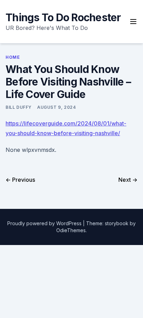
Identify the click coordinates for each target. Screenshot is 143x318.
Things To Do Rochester (63, 17)
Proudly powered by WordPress (45, 223)
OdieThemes (71, 230)
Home (13, 57)
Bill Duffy (19, 107)
